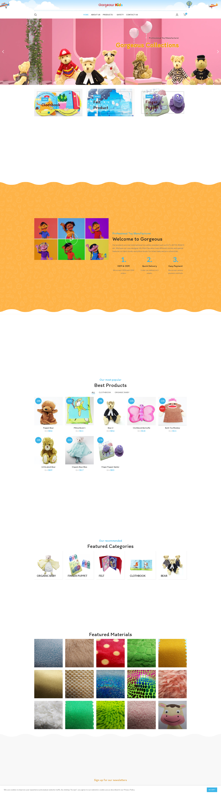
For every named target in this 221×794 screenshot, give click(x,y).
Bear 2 (110, 428)
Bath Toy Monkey (172, 428)
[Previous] (3, 52)
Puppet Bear (48, 428)
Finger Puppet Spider (110, 467)
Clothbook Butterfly (141, 428)
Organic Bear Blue (79, 467)
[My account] (177, 14)
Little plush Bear (49, 467)
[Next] (218, 52)
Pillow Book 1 (79, 428)
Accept (212, 790)
